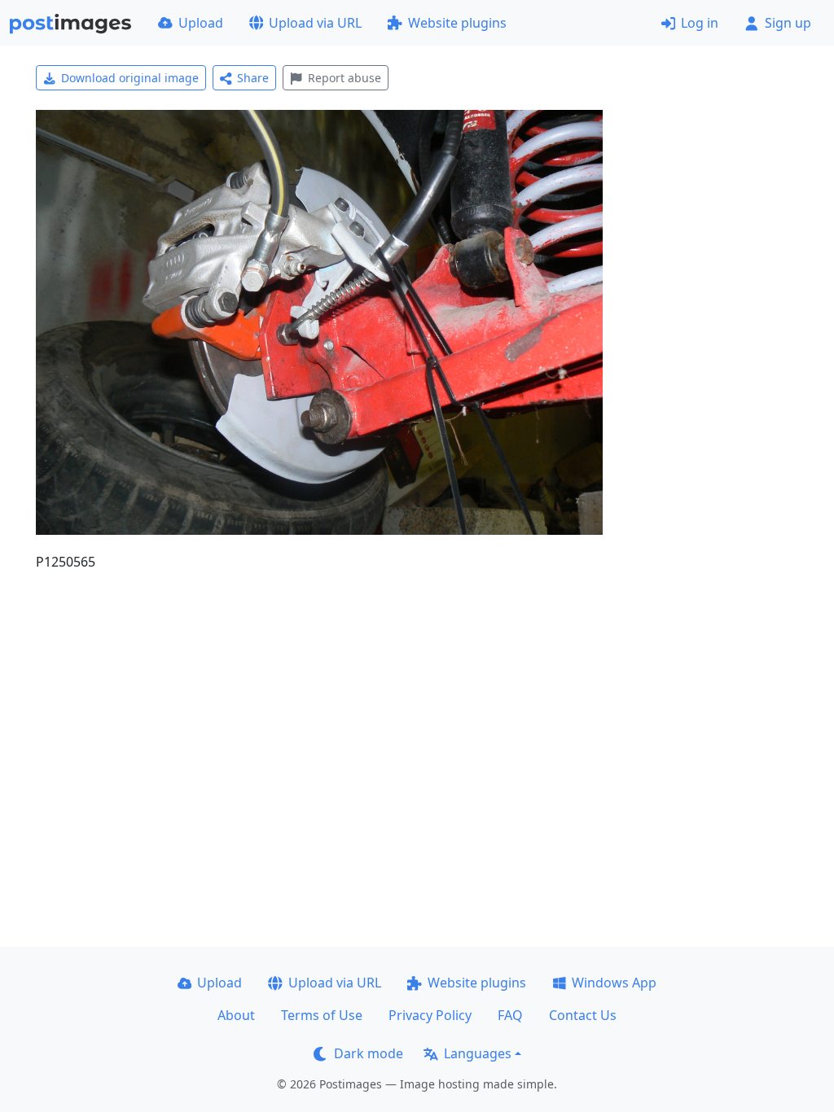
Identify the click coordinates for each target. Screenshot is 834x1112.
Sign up (788, 23)
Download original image (130, 77)
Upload (200, 23)
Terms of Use (321, 1015)
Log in (699, 23)
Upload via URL (315, 23)
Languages (477, 1053)
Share (253, 77)
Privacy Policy (430, 1015)
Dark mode (368, 1053)
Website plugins (457, 23)
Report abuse (344, 77)
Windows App (614, 983)
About (236, 1015)
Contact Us (583, 1015)
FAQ (510, 1015)
